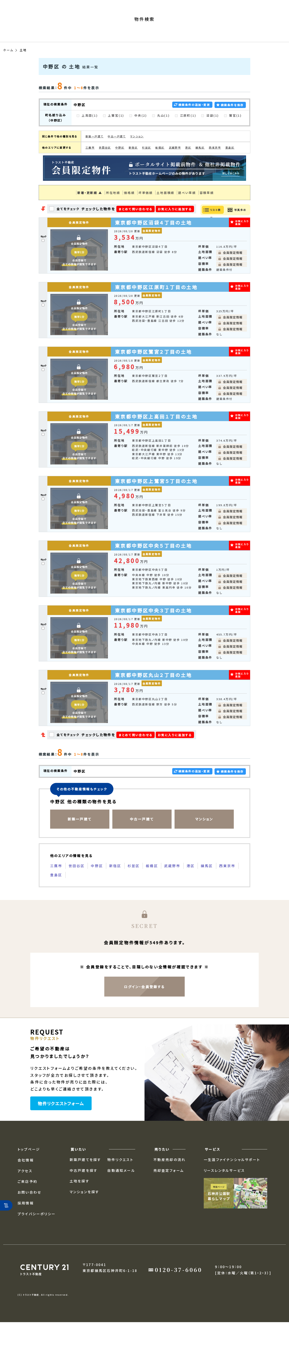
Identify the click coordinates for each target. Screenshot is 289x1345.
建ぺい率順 (187, 208)
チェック (43, 251)
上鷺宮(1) (115, 131)
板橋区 (159, 162)
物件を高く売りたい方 (76, 5)
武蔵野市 (175, 162)
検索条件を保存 (232, 120)
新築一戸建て (94, 151)
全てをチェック (68, 224)
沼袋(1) (212, 131)
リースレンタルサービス (224, 1185)
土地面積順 (165, 208)
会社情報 (107, 5)
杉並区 (146, 162)
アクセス (127, 5)
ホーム (8, 65)
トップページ (29, 1164)
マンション (137, 151)
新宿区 (133, 162)
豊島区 (229, 162)
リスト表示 (215, 229)
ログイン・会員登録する (144, 1001)
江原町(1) (187, 131)
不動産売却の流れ (169, 1174)
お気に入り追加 (242, 237)
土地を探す (79, 1196)
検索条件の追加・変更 (194, 120)
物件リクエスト (120, 1174)
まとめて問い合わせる (135, 224)
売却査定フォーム (168, 1185)
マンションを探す (84, 1207)
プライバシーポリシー (37, 1228)
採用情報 (26, 1218)
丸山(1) (163, 131)
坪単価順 (146, 208)
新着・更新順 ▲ (89, 208)
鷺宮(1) (235, 131)
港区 (188, 162)
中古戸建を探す (83, 1185)
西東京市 (215, 162)
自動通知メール (121, 1185)
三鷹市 (90, 162)
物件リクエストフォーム (61, 1118)
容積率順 (207, 208)
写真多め (240, 225)
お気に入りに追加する (175, 224)
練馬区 (200, 162)
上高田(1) (89, 131)
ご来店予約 (27, 1196)
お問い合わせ (29, 1207)
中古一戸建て (117, 151)
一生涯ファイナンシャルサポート (232, 1174)
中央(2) (140, 131)
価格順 (129, 208)
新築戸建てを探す (85, 1174)
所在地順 (113, 208)
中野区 (119, 162)
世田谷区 (105, 162)
